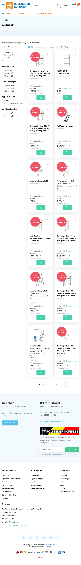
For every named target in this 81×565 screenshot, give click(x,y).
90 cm (8, 73)
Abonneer (72, 450)
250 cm (9, 88)
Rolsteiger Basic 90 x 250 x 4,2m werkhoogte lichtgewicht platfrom (40, 73)
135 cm (9, 76)
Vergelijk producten (38, 488)
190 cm (9, 86)
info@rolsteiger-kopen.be (51, 422)
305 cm (9, 91)
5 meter (9, 52)
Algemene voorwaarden (11, 479)
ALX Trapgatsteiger (65, 126)
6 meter (9, 58)
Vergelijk (36, 86)
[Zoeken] (58, 5)
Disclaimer (6, 482)
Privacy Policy (7, 485)
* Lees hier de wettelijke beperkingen (51, 454)
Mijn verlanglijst (36, 485)
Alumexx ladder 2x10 (65, 181)
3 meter (8, 47)
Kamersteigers (65, 479)
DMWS (47, 545)
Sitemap (5, 498)
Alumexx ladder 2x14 (39, 181)
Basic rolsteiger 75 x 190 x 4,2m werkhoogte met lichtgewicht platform (40, 128)
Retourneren (6, 492)
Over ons (5, 475)
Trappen (63, 488)
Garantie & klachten (9, 495)
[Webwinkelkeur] (40, 557)
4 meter (9, 50)
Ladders (62, 485)
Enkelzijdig (9, 116)
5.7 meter (9, 55)
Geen (8, 113)
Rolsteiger (63, 475)
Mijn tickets (35, 482)
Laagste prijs (54, 47)
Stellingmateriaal (66, 482)
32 (60, 384)
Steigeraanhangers (67, 492)
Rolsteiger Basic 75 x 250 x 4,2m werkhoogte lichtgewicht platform (66, 293)
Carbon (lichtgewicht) (14, 103)
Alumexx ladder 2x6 (38, 291)
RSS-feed (55, 545)
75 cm (8, 70)
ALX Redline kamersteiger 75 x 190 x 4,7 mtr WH (40, 238)
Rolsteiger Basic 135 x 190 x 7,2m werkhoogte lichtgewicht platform (66, 238)
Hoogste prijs (65, 47)
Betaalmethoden (8, 488)
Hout (8, 101)
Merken (6, 20)
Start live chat (10, 423)
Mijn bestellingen (37, 479)
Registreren (35, 475)
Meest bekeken (41, 47)
